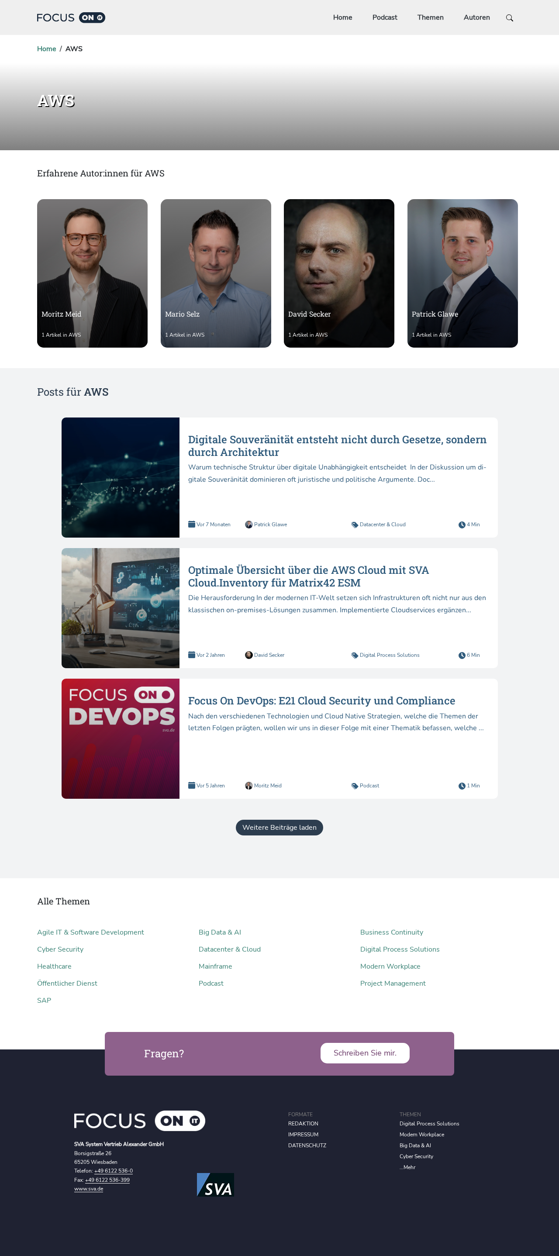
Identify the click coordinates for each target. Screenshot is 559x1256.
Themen (431, 17)
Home (342, 17)
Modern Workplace (390, 966)
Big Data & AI (220, 932)
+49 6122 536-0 (113, 1170)
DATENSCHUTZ (307, 1145)
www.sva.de (88, 1188)
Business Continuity (391, 932)
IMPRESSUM (303, 1134)
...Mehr (407, 1167)
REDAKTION (303, 1123)
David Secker (268, 655)
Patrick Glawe (270, 524)
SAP (44, 1000)
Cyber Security (60, 949)
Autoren (477, 17)
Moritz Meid (267, 785)
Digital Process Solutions (390, 655)
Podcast (385, 17)
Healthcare (54, 966)
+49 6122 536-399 (107, 1180)
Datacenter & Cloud (383, 524)
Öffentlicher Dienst (67, 983)
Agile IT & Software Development (90, 932)
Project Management (393, 983)
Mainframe (215, 966)
